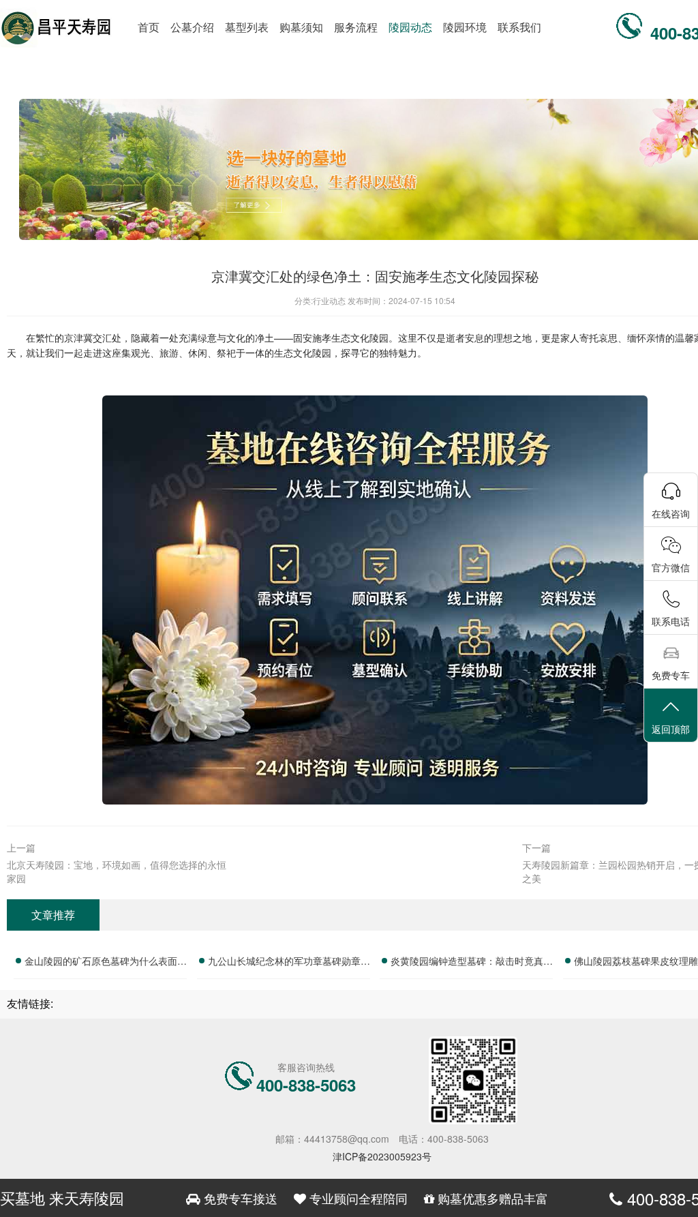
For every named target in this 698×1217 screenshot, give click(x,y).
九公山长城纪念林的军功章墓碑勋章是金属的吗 (289, 963)
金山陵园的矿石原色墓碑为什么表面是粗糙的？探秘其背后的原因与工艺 (106, 963)
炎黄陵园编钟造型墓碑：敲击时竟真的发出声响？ (472, 963)
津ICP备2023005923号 (382, 1156)
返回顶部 (671, 729)
